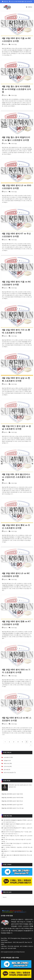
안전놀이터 (6, 760)
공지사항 (6, 769)
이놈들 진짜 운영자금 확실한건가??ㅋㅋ (13, 828)
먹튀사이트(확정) (16, 910)
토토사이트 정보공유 (9, 772)
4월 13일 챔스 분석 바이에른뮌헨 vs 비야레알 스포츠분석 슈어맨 (16, 89)
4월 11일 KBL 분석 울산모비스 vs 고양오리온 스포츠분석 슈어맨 (16, 477)
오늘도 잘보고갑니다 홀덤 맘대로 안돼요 (13, 855)
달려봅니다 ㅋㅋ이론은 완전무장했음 (12, 851)
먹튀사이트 (6, 763)
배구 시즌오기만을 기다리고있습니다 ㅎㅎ (13, 843)
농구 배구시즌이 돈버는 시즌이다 (11, 839)
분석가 (5, 44)
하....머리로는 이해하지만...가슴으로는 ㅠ (13, 847)
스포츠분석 (6, 757)
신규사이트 (6, 766)
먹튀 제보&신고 (20, 912)
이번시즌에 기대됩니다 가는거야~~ (11, 835)
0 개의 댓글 (14, 44)
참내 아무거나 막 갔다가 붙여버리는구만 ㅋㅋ (14, 831)
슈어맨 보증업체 (8, 912)
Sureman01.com (11, 952)
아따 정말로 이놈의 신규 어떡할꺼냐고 (12, 824)
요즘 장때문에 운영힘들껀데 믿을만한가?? (13, 820)
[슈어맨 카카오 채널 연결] (17, 881)
